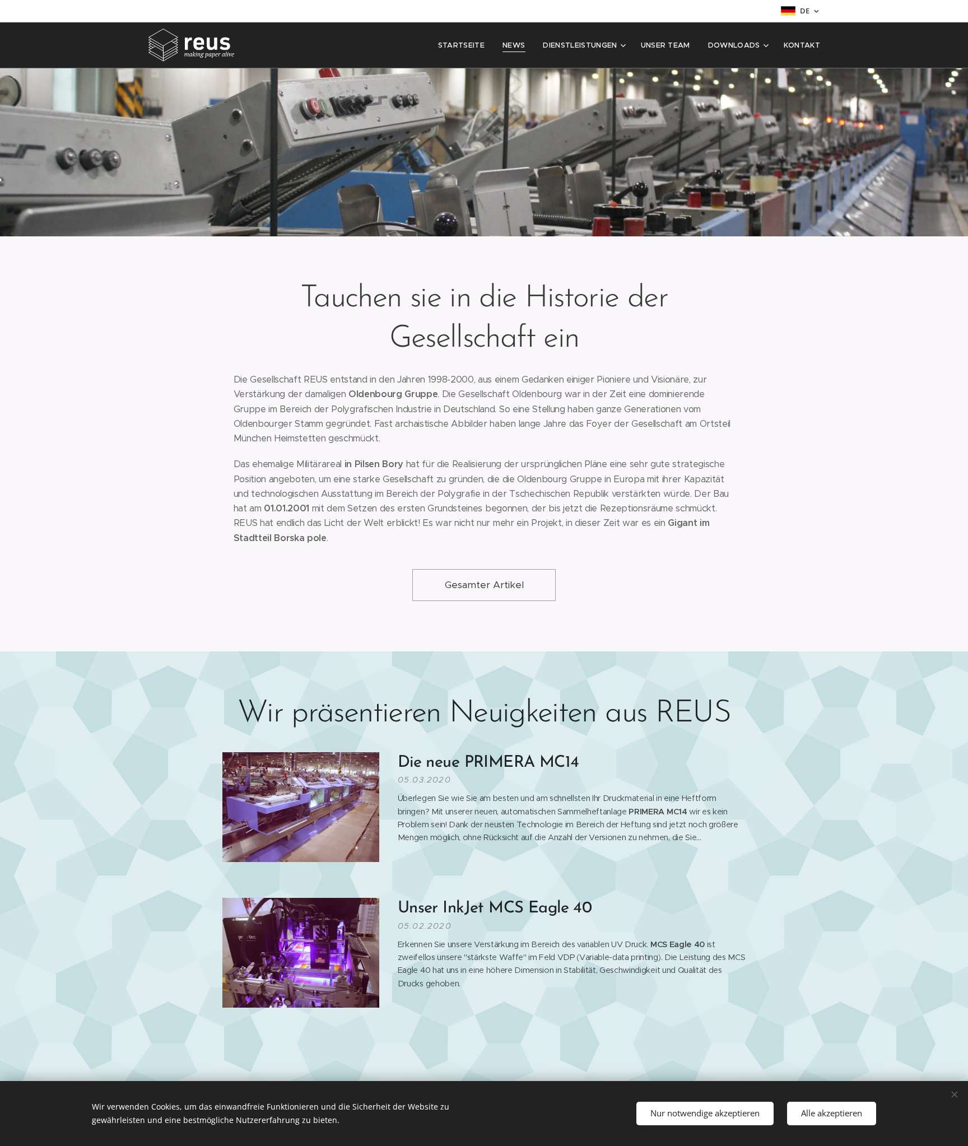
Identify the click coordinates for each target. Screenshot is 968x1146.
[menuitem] (464, 45)
